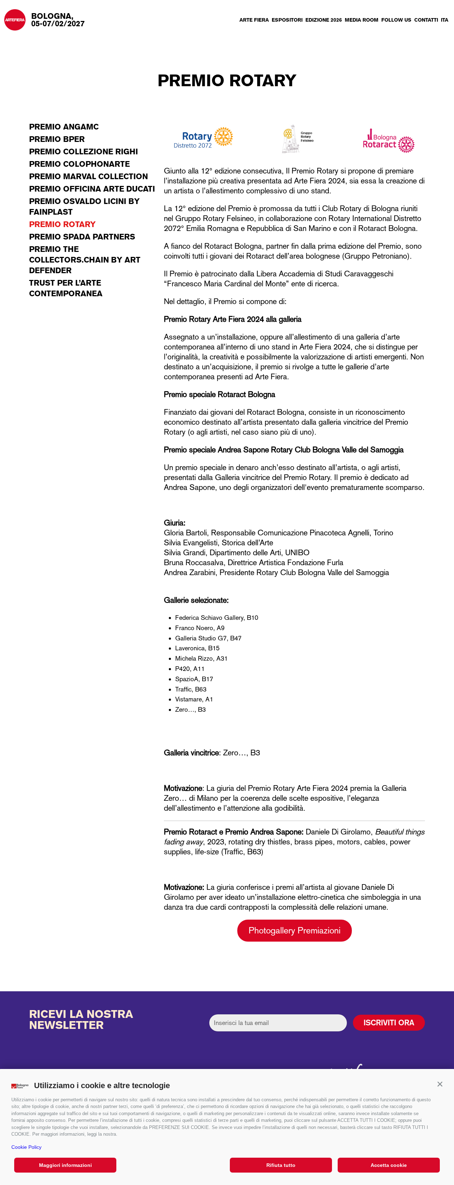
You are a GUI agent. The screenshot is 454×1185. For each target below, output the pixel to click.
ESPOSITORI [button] (287, 20)
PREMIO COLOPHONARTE (79, 164)
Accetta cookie (389, 1165)
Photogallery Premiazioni (294, 930)
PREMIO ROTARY (62, 224)
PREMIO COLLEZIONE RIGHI (83, 151)
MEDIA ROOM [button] (361, 20)
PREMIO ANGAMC (64, 126)
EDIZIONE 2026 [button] (323, 20)
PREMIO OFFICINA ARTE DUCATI (92, 188)
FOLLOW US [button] (396, 20)
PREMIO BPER (57, 139)
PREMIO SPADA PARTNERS (82, 236)
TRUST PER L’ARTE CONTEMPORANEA (66, 288)
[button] (440, 1084)
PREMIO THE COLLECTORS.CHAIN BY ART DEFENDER (84, 259)
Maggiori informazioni (65, 1165)
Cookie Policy (26, 1147)
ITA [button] (444, 20)
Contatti (426, 20)
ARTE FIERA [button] (254, 20)
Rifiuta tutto (280, 1165)
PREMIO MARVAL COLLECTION (88, 176)
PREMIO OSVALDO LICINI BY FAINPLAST (84, 206)
